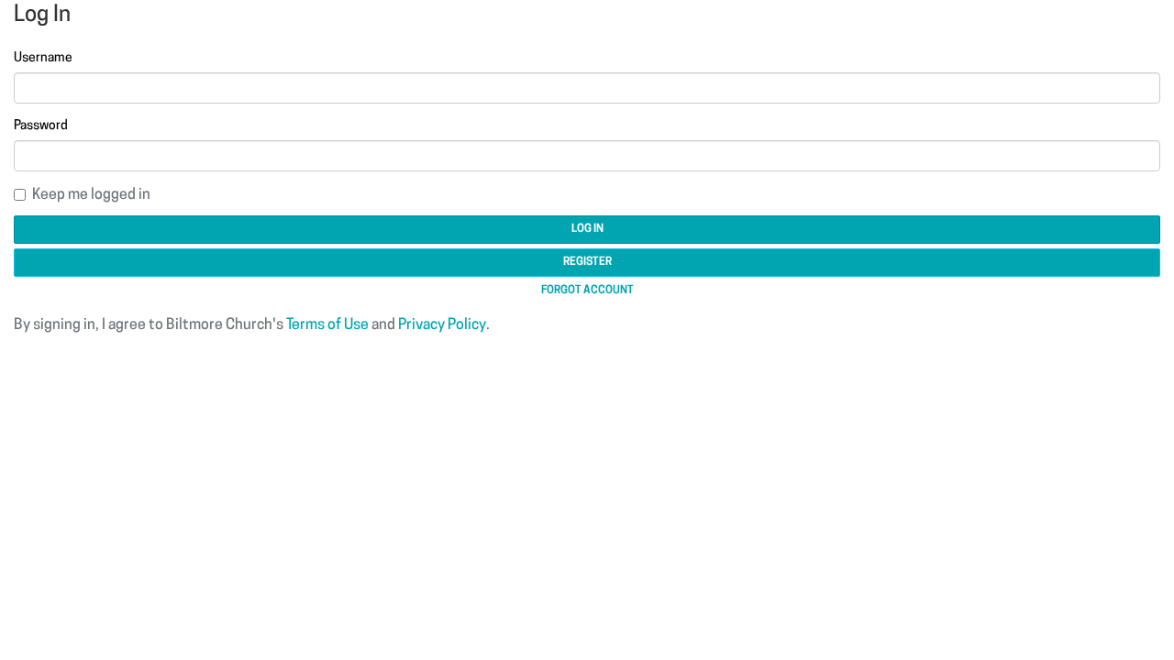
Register (587, 262)
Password (41, 126)
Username (43, 58)
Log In (587, 229)
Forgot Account (587, 290)
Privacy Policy (442, 325)
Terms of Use (327, 325)
